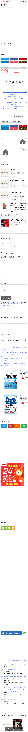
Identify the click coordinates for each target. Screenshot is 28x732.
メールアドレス (4, 283)
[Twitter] (5, 59)
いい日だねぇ (7, 699)
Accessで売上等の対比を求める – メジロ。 (16, 660)
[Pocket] (14, 62)
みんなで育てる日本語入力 (10, 669)
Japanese (7, 1)
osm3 (9, 43)
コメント (3, 261)
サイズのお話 (13, 169)
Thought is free (22, 715)
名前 (2, 276)
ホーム (3, 43)
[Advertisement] (14, 26)
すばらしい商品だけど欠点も (18, 220)
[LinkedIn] (5, 62)
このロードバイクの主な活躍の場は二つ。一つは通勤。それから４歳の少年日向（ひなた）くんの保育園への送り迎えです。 (18, 207)
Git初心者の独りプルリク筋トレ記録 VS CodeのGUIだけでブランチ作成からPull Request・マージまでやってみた (14, 98)
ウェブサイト (4, 290)
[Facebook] (14, 59)
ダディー (24, 116)
